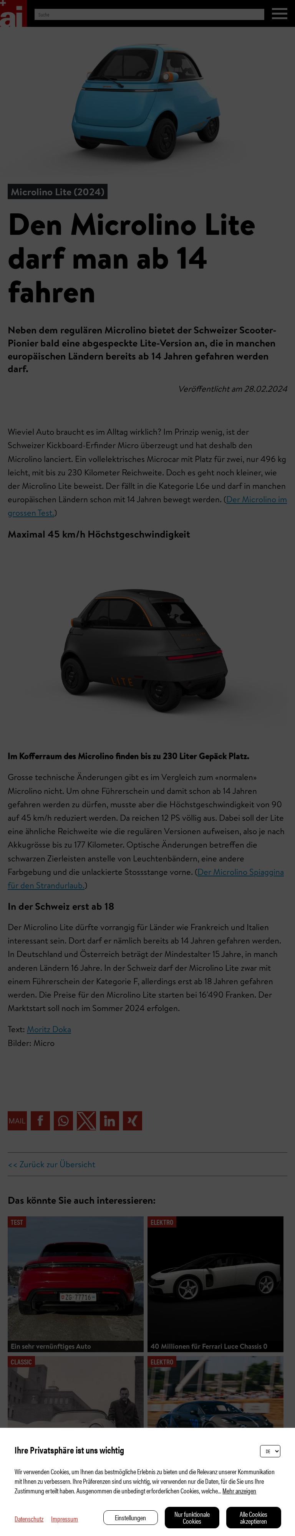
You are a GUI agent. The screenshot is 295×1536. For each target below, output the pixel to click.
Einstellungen (130, 1517)
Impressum (64, 1518)
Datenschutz (29, 1518)
